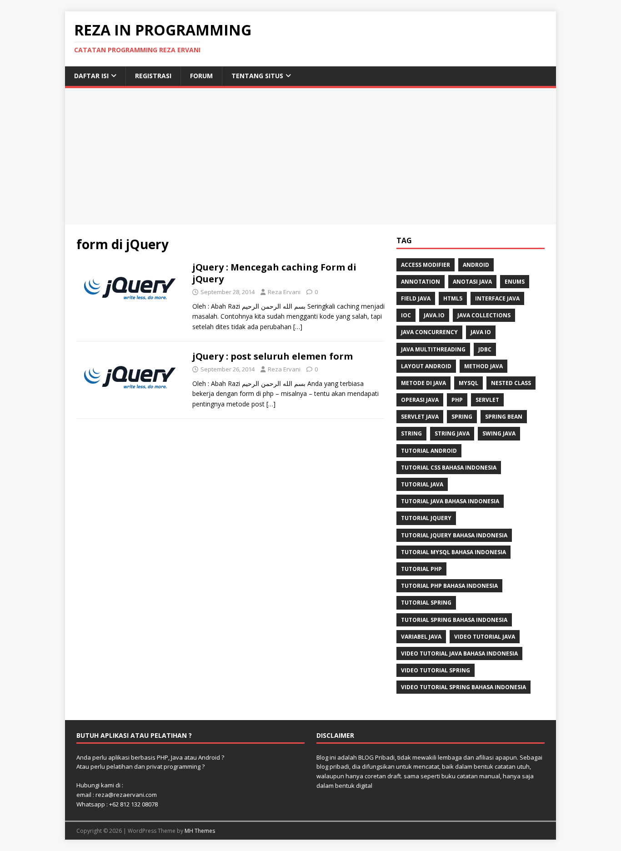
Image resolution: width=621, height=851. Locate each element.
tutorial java (422, 484)
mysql (468, 383)
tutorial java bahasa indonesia (450, 501)
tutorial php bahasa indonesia (449, 586)
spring (461, 416)
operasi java (420, 400)
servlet (487, 400)
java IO (481, 332)
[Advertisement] (310, 156)
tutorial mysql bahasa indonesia (453, 552)
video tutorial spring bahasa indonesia (463, 687)
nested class (511, 383)
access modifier (425, 265)
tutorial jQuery (426, 518)
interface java (497, 298)
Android (476, 265)
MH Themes (200, 831)
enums (515, 281)
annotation (420, 281)
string (411, 433)
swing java (499, 433)
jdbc (484, 349)
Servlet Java (420, 416)
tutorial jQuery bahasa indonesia (454, 535)
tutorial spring (426, 602)
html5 (452, 298)
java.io (434, 315)
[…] (297, 326)
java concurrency (429, 332)
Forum (201, 75)
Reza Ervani (284, 292)
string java (452, 433)
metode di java (423, 383)
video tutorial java (484, 637)
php (457, 400)
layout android (426, 366)
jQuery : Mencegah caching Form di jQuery (274, 273)
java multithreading (433, 349)
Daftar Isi (91, 75)
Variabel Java (421, 637)
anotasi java (472, 281)
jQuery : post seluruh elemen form (272, 356)
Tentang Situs (257, 75)
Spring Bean (503, 416)
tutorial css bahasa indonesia (448, 467)
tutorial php (421, 569)
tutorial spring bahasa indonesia (454, 620)
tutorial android (429, 451)
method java (483, 366)
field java (416, 298)
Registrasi (153, 75)
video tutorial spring (435, 670)
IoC (406, 315)
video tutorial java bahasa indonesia (459, 653)
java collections (484, 315)
